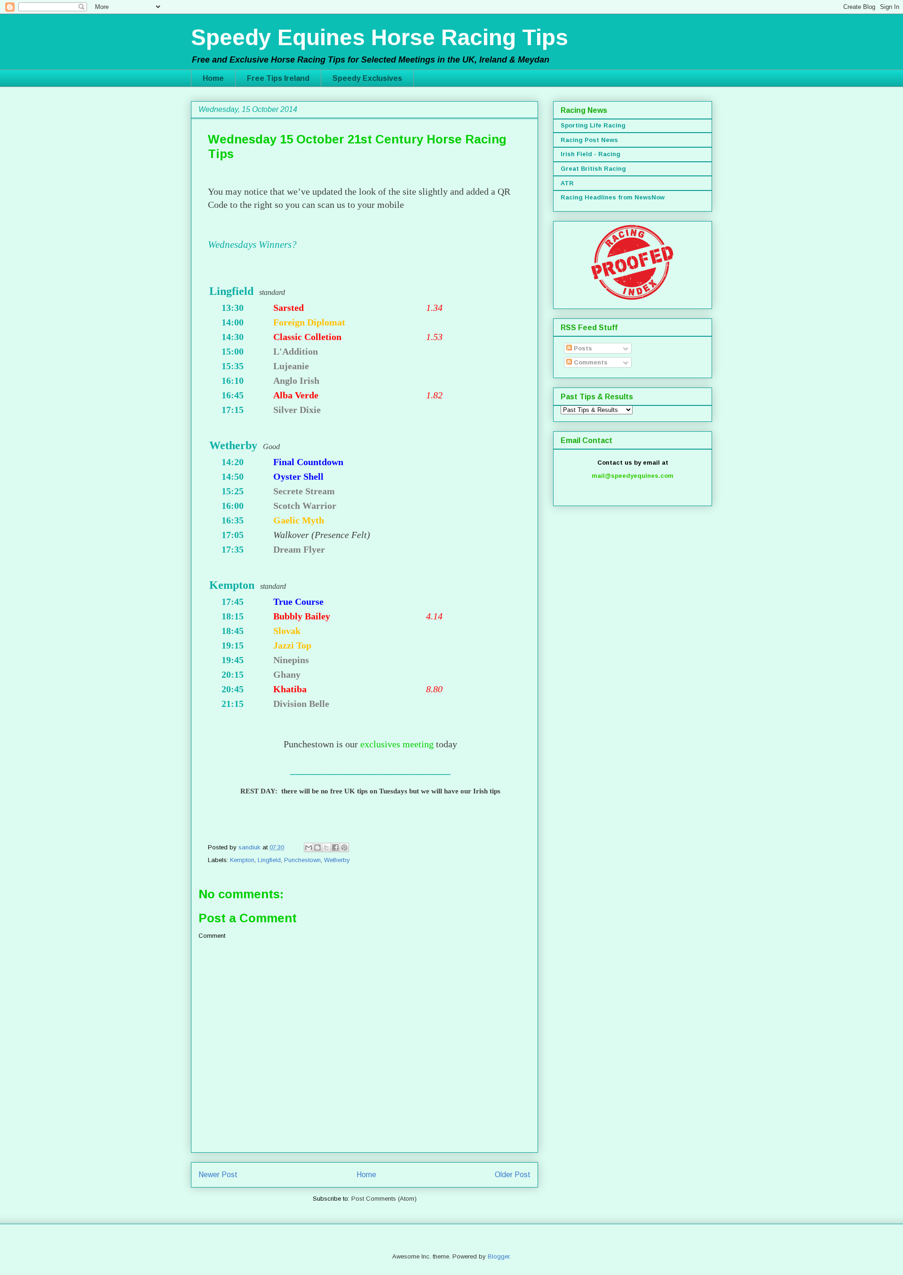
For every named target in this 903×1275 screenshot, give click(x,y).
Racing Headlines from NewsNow (613, 197)
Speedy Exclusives (367, 78)
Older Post (513, 1175)
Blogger (498, 1256)
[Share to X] (326, 847)
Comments (590, 362)
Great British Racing (593, 168)
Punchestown (302, 859)
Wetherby (337, 859)
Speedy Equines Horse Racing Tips (379, 37)
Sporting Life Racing (593, 125)
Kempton (242, 859)
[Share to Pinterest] (344, 847)
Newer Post (218, 1175)
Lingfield (269, 859)
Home (213, 78)
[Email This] (308, 847)
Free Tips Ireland (278, 78)
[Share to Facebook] (335, 847)
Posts (582, 348)
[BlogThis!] (317, 847)
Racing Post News (589, 139)
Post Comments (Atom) (384, 1198)
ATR (567, 183)
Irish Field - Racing (590, 154)
